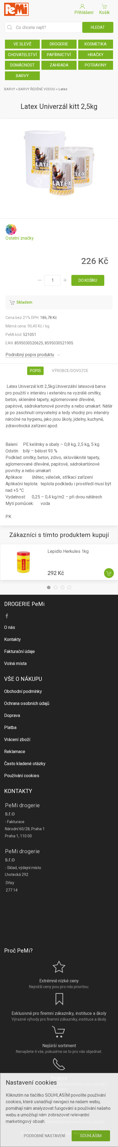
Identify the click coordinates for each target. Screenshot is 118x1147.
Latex (62, 89)
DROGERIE (59, 44)
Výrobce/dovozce (70, 370)
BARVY (22, 75)
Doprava (12, 715)
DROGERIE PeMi (24, 604)
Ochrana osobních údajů (26, 703)
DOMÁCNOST (22, 65)
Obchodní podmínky (23, 691)
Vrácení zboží (17, 739)
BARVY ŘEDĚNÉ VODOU (36, 89)
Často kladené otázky (25, 763)
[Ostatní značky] (19, 232)
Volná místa (15, 663)
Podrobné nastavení (44, 1136)
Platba (10, 727)
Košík (104, 12)
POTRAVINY (95, 65)
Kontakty (12, 639)
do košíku (87, 280)
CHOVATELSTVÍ (22, 54)
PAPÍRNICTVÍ (59, 54)
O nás (9, 627)
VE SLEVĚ (22, 44)
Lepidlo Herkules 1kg (68, 551)
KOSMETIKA (95, 44)
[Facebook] (7, 616)
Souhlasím (91, 1136)
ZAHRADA (59, 65)
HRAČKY (95, 54)
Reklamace (14, 751)
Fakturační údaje (19, 651)
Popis (35, 370)
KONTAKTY (18, 791)
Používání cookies (21, 775)
